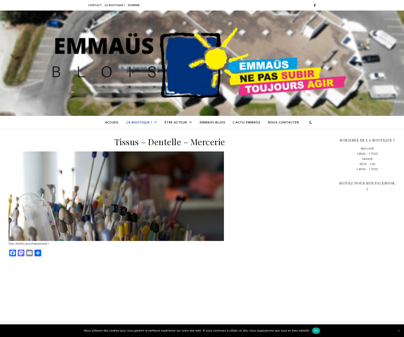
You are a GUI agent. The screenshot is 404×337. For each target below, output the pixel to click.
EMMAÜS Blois (212, 122)
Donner (134, 5)
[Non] (399, 331)
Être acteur (176, 122)
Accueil (112, 122)
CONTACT (95, 5)
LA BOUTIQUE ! (115, 5)
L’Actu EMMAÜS (246, 122)
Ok (316, 330)
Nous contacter (283, 122)
